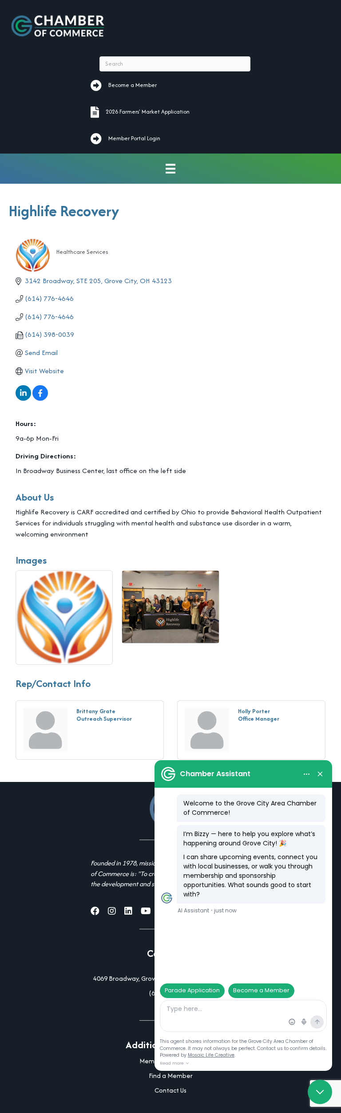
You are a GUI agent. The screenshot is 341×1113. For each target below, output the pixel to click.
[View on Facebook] (40, 398)
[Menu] (170, 169)
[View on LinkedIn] (23, 398)
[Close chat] (320, 1092)
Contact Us (170, 1090)
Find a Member (171, 1075)
